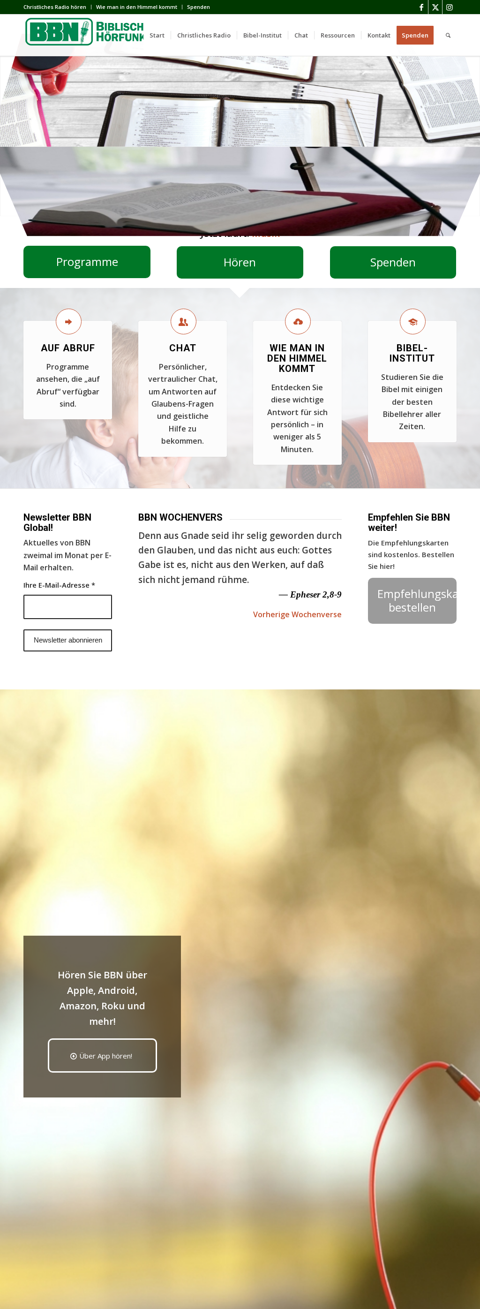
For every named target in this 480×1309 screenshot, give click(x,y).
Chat (182, 348)
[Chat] (183, 321)
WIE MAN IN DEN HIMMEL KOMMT (297, 358)
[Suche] (448, 35)
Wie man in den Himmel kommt (136, 6)
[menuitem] (57, 7)
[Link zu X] (435, 7)
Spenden (198, 6)
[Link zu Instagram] (449, 7)
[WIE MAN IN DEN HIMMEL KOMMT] (298, 321)
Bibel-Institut (412, 353)
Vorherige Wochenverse (297, 614)
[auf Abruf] (69, 321)
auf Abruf (68, 348)
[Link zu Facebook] (421, 7)
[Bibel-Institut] (413, 321)
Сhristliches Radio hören (54, 6)
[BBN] (93, 35)
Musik (266, 233)
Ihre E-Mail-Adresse (59, 585)
